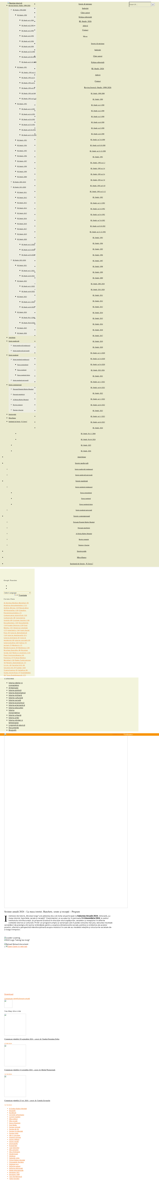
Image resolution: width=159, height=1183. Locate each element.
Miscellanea (12, 418)
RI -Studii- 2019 (22, 234)
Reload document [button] (20, 944)
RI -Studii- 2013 (22, 203)
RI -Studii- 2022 (22, 281)
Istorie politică (15, 690)
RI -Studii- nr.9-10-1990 (29, 57)
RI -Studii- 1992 (22, 104)
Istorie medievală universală (21, 351)
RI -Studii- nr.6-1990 (28, 46)
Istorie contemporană (15, 385)
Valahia (23, 670)
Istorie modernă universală (20, 380)
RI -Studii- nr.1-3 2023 (28, 302)
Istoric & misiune (85, 4)
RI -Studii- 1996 (22, 156)
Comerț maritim (14, 1117)
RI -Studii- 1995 (22, 151)
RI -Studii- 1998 (22, 166)
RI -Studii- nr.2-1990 (28, 25)
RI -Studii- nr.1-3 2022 (28, 286)
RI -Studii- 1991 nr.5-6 (28, 83)
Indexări (85, 8)
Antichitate (12, 337)
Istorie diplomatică (17, 693)
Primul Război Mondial (17, 1160)
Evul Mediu (13, 1125)
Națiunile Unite (14, 1158)
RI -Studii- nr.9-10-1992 (29, 130)
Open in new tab (19, 946)
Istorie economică (16, 702)
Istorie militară (12, 638)
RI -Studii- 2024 (22, 312)
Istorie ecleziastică (17, 705)
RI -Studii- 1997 (22, 161)
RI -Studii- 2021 (22, 265)
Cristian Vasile (21, 620)
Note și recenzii (21, 653)
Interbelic (13, 630)
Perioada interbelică (19, 394)
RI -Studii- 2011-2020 (19, 187)
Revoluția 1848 (14, 1174)
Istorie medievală (14, 341)
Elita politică (13, 1119)
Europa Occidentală (16, 1131)
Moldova (24, 648)
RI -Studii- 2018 (22, 224)
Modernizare (11, 648)
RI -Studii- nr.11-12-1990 (29, 62)
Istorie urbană (15, 715)
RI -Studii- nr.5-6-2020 (28, 255)
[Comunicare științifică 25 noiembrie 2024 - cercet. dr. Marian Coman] (8, 1007)
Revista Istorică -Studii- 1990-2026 (97, 87)
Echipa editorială (85, 17)
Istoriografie (12, 414)
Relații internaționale (16, 1170)
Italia (23, 643)
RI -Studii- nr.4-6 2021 (28, 276)
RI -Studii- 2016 (22, 218)
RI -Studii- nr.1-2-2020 (28, 244)
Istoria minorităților (14, 711)
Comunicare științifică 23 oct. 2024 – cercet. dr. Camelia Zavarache (27, 1100)
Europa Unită (13, 1133)
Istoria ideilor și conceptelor (16, 684)
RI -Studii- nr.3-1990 (28, 31)
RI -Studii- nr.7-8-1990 (28, 52)
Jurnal (8, 645)
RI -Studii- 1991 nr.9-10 (29, 93)
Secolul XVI (18, 665)
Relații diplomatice (16, 663)
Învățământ (13, 1146)
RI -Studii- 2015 (22, 213)
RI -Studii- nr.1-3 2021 (28, 271)
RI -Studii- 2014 (22, 208)
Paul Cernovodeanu (14, 655)
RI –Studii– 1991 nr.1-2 (28, 72)
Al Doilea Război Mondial (21, 400)
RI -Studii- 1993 (22, 140)
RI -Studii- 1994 (22, 145)
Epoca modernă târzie (23, 375)
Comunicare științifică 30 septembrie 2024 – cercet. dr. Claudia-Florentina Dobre (31, 1039)
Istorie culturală (16, 697)
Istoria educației (16, 707)
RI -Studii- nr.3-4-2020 (28, 250)
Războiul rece (14, 1164)
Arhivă (85, 25)
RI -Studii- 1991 (22, 67)
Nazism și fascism (18, 410)
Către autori (85, 12)
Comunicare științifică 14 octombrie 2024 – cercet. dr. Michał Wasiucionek (29, 1070)
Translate (23, 595)
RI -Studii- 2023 (22, 297)
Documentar (11, 623)
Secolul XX (10, 668)
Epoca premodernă (22, 365)
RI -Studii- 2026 (22, 333)
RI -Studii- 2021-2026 (19, 260)
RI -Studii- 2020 (22, 239)
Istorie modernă (13, 355)
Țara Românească (16, 675)
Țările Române (14, 1179)
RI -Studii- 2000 (22, 177)
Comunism (10, 618)
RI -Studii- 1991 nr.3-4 (28, 78)
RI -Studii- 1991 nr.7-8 (28, 88)
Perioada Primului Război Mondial (23, 389)
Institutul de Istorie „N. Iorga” (18, 421)
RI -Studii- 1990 (22, 15)
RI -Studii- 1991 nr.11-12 (29, 99)
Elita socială (13, 1121)
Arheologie (13, 688)
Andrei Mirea (11, 608)
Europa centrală (14, 1127)
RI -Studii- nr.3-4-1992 (28, 114)
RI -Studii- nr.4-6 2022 (28, 291)
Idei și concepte (14, 1135)
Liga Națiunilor (14, 1148)
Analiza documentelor (15, 605)
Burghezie (12, 1113)
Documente (14, 727)
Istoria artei (14, 717)
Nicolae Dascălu (12, 650)
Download (8, 994)
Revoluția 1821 (14, 1172)
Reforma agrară (14, 1166)
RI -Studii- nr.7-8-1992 (28, 125)
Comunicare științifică (15, 615)
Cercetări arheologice (16, 1115)
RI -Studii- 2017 (22, 229)
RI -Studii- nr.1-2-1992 (28, 109)
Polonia (8, 658)
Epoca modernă (21, 370)
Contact (85, 30)
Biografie (12, 610)
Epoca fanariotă (14, 1123)
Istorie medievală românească (21, 345)
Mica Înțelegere (14, 1152)
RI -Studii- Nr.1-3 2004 (28, 317)
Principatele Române (16, 1162)
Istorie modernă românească (21, 359)
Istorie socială (22, 640)
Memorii (17, 645)
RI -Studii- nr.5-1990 (28, 41)
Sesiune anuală (24, 999)
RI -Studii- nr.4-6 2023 (28, 307)
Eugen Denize (15, 625)
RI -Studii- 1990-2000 (19, 10)
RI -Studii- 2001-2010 (19, 182)
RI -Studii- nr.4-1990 (28, 36)
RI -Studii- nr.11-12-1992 (29, 135)
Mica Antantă (13, 1150)
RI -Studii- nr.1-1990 (28, 20)
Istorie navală (14, 1142)
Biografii (12, 730)
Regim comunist (18, 405)
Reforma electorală (16, 1168)
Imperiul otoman (15, 1137)
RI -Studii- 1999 (22, 171)
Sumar (21, 668)
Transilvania (11, 670)
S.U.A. (8, 665)
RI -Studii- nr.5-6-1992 (28, 119)
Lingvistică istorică (17, 725)
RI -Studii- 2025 (22, 328)
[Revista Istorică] (15, 3)
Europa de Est (14, 1129)
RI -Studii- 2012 (22, 197)
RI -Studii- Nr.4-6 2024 (28, 323)
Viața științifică (12, 673)
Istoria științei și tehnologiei (16, 721)
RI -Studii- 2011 (22, 192)
